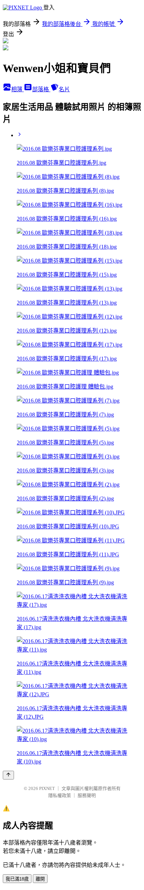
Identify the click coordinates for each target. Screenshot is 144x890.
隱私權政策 (59, 795)
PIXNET (47, 788)
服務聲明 (87, 795)
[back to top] (8, 775)
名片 (64, 89)
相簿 (17, 89)
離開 (40, 879)
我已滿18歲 (17, 879)
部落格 (41, 89)
